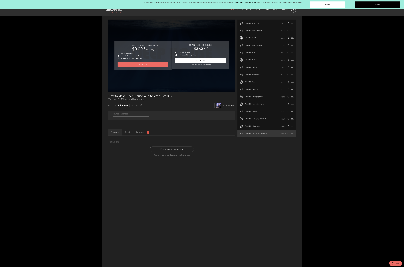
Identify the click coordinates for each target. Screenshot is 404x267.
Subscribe (143, 64)
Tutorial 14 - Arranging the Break (255, 119)
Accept (377, 5)
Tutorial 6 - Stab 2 (250, 60)
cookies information (251, 2)
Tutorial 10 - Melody (251, 89)
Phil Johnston (229, 105)
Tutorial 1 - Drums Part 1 (252, 23)
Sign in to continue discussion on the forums (172, 155)
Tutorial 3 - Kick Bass (252, 38)
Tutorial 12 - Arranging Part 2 (254, 104)
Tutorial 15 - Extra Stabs (252, 126)
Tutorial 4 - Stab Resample (253, 45)
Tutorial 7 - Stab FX (251, 67)
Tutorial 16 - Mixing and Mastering (256, 133)
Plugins (275, 10)
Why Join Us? (246, 10)
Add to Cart (201, 60)
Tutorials (234, 10)
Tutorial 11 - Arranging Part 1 (254, 97)
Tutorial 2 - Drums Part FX (253, 30)
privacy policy (239, 2)
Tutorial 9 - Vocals (251, 82)
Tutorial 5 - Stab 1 (250, 52)
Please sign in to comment (171, 149)
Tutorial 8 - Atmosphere (252, 75)
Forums (285, 10)
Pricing (257, 10)
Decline (327, 5)
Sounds (266, 10)
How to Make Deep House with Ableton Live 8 (138, 96)
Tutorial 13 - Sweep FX (252, 111)
